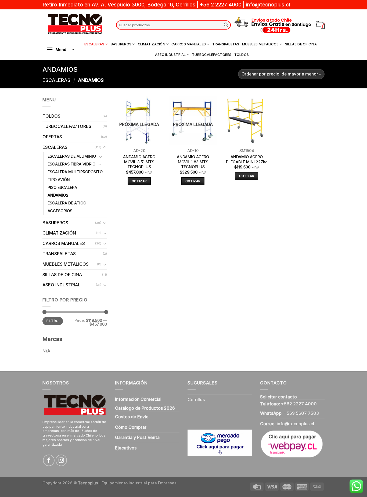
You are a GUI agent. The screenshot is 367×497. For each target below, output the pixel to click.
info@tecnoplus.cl (268, 4)
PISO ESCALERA (62, 187)
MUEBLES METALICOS (260, 44)
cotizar (139, 181)
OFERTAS (52, 136)
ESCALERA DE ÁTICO (67, 203)
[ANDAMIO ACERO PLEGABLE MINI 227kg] (246, 120)
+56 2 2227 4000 (221, 4)
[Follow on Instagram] (61, 460)
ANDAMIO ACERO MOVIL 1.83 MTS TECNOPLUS (193, 161)
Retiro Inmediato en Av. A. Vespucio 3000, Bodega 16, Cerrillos (119, 4)
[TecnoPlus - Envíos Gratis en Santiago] (75, 24)
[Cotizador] (320, 25)
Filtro (52, 321)
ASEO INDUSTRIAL (170, 55)
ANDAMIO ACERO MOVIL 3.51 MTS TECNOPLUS (139, 161)
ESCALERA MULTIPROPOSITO (75, 172)
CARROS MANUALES (188, 44)
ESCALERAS (94, 44)
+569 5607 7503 (301, 413)
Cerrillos (196, 399)
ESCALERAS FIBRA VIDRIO (71, 164)
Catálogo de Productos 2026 (145, 408)
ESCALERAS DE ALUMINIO (72, 156)
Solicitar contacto (278, 396)
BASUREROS (121, 44)
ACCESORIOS (60, 210)
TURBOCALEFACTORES (211, 55)
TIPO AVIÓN (59, 179)
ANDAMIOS (58, 195)
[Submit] (226, 25)
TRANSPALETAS (225, 44)
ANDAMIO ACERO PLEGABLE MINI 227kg (247, 159)
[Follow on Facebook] (49, 460)
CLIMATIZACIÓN (151, 44)
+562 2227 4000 (299, 403)
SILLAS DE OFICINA (301, 44)
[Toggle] (105, 147)
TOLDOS (241, 55)
